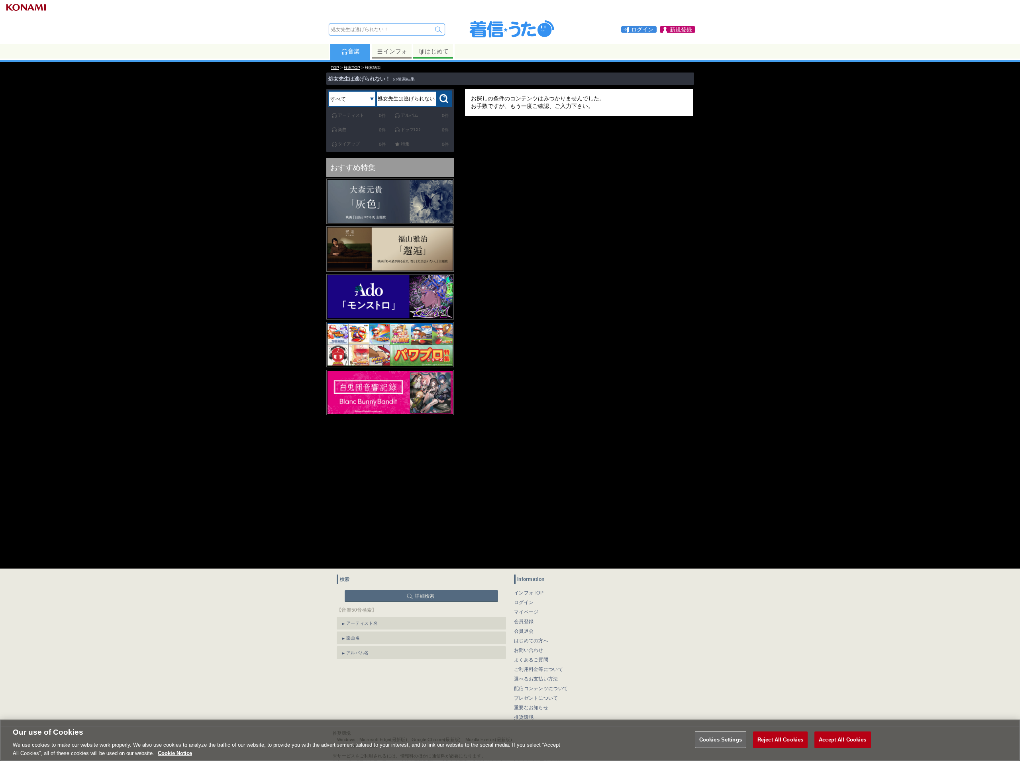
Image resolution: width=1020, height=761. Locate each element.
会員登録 (524, 621)
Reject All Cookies (780, 740)
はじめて (437, 51)
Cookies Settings (720, 740)
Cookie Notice (175, 753)
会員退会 (524, 631)
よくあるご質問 (531, 660)
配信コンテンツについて (541, 688)
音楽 (354, 51)
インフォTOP (528, 593)
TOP (335, 67)
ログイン (524, 602)
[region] (510, 740)
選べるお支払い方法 (536, 679)
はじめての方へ (531, 640)
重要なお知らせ (531, 707)
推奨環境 (524, 717)
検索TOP (352, 67)
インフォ (395, 51)
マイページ (526, 612)
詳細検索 (424, 596)
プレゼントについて (536, 698)
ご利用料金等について (538, 669)
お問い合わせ (528, 650)
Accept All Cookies (842, 740)
